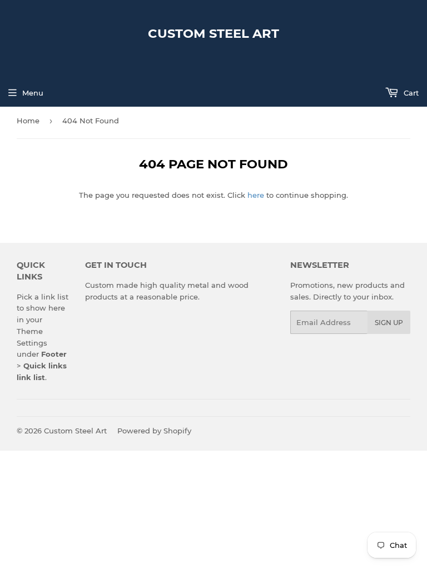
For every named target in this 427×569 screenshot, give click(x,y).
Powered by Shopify (154, 430)
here (255, 195)
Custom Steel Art (213, 33)
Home (28, 120)
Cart (410, 92)
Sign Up (389, 322)
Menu (32, 92)
